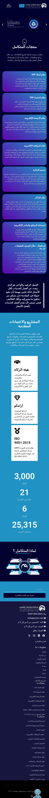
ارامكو (18, 405)
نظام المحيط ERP (37, 97)
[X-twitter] (29, 635)
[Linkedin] (39, 635)
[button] (46, 24)
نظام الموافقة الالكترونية (34, 145)
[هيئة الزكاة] (17, 362)
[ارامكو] (17, 398)
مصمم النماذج (39, 170)
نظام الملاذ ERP (38, 74)
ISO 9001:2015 (22, 441)
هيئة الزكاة (21, 370)
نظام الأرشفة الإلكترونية (34, 118)
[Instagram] (34, 635)
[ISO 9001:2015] (17, 431)
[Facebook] (43, 635)
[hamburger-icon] (21, 5)
